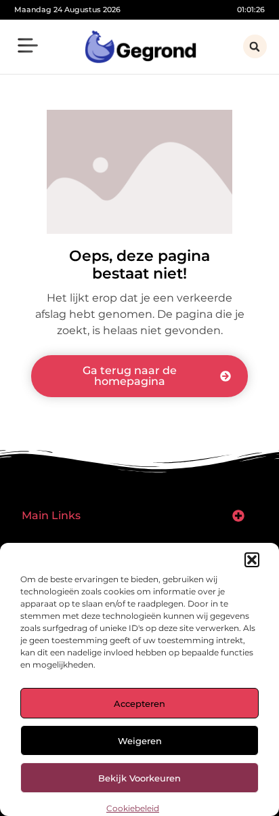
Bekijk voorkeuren (139, 778)
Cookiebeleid (132, 808)
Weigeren (140, 740)
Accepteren (139, 703)
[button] (252, 560)
